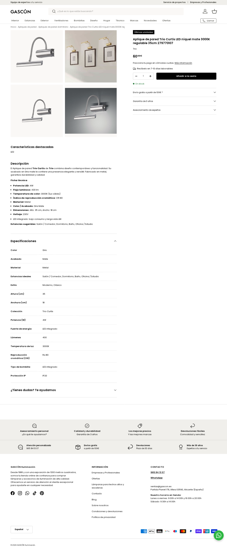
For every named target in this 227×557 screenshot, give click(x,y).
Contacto (97, 493)
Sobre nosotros (100, 505)
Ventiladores (61, 20)
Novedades (150, 20)
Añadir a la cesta (186, 76)
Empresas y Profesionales (203, 2)
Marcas (134, 20)
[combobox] (116, 11)
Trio (135, 48)
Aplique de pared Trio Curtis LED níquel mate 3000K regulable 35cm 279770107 (109, 26)
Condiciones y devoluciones (107, 511)
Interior (15, 20)
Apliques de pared (27, 26)
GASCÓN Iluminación (26, 545)
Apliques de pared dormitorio (53, 26)
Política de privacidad (103, 517)
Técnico (120, 20)
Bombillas (79, 20)
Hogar (106, 20)
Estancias (30, 20)
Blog (94, 499)
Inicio (13, 26)
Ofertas (166, 20)
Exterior (45, 20)
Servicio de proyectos (174, 2)
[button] (214, 11)
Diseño (94, 20)
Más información (183, 63)
